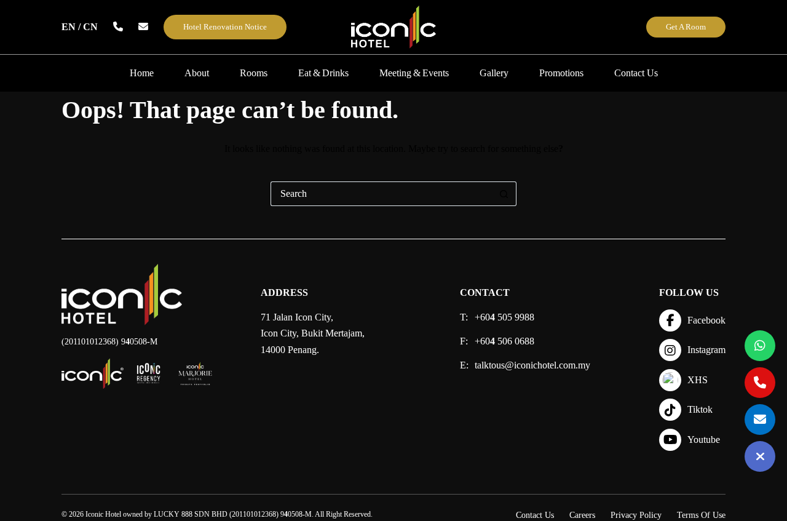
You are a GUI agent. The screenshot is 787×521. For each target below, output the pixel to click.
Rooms (253, 73)
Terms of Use (701, 515)
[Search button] (504, 193)
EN (68, 27)
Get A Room (686, 26)
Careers (582, 515)
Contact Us (636, 73)
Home (142, 73)
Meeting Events (414, 73)
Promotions (561, 73)
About (196, 73)
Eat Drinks (323, 73)
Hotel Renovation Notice (225, 26)
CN (90, 27)
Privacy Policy (636, 515)
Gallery (494, 73)
